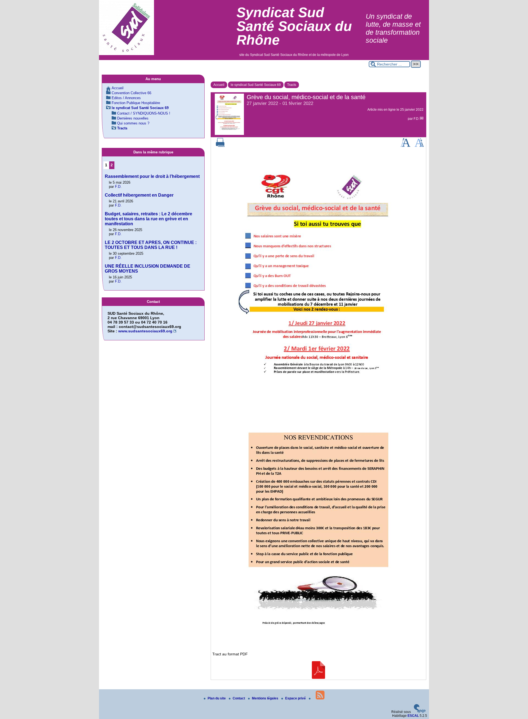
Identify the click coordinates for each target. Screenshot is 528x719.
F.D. (416, 119)
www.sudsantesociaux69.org (145, 331)
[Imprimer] (220, 146)
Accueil (218, 85)
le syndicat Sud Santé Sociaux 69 (256, 85)
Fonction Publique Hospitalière (136, 103)
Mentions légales (265, 698)
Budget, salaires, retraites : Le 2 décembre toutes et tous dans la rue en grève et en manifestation (148, 218)
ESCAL (413, 716)
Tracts (291, 85)
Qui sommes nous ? (133, 123)
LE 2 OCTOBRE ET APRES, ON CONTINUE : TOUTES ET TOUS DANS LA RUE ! (151, 245)
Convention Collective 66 (131, 93)
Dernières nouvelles (132, 118)
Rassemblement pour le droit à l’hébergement (152, 176)
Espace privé (296, 698)
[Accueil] (126, 54)
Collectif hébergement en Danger (139, 195)
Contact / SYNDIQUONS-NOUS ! (143, 113)
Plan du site (217, 698)
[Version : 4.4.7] (420, 712)
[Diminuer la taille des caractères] (419, 146)
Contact (239, 698)
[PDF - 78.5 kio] (318, 677)
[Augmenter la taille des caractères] (405, 146)
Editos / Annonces (126, 98)
